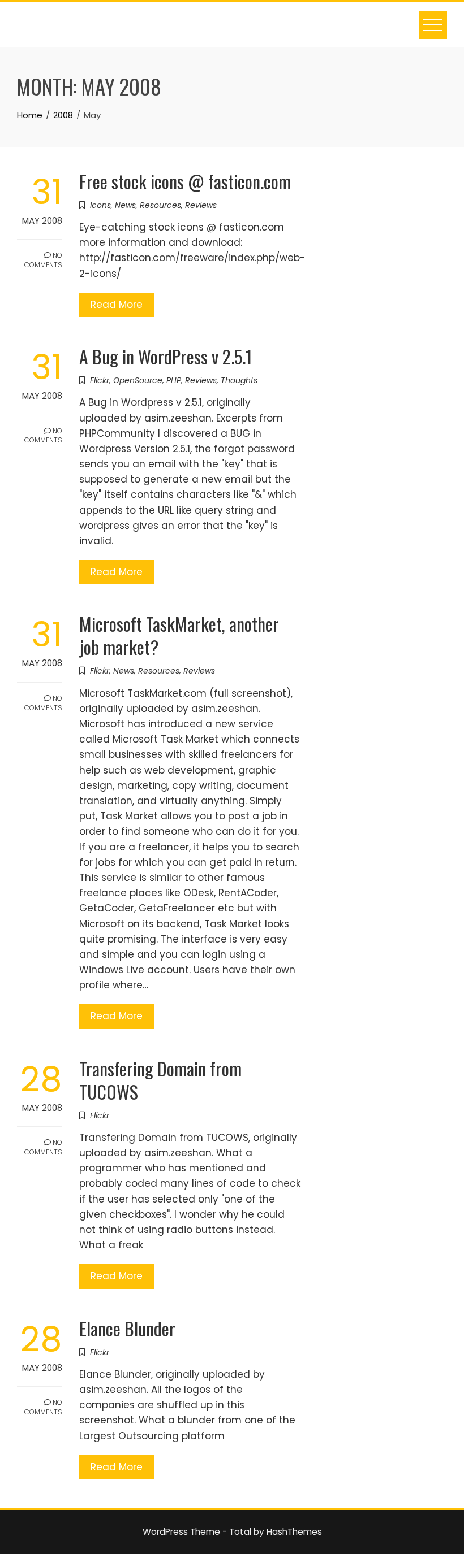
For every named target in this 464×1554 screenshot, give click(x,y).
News (125, 205)
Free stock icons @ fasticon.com (185, 181)
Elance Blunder (127, 1328)
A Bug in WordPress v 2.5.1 (165, 356)
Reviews (201, 205)
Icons (100, 205)
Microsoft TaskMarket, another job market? (179, 635)
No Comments (43, 260)
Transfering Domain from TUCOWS (160, 1080)
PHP (173, 380)
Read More (117, 304)
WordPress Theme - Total (197, 1532)
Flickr (99, 380)
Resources (160, 205)
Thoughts (239, 380)
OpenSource (137, 380)
